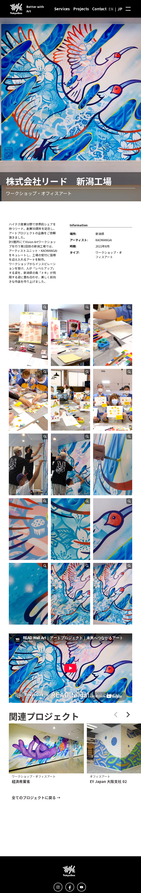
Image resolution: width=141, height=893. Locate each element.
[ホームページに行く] (14, 9)
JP (120, 9)
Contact (99, 8)
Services (62, 8)
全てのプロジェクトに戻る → (36, 797)
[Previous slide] (116, 714)
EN (111, 9)
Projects (81, 8)
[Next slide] (127, 714)
